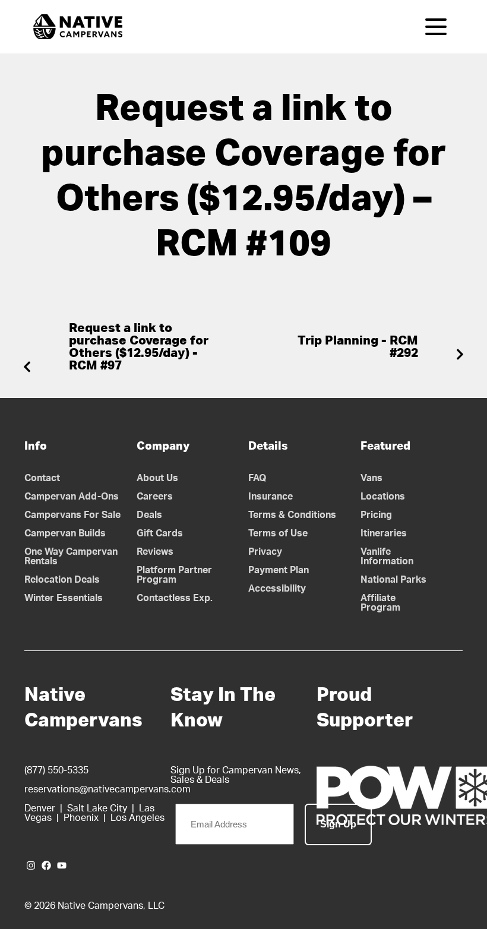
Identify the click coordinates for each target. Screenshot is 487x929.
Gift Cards (160, 533)
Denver (39, 808)
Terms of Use (278, 533)
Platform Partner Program (174, 574)
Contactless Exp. (175, 598)
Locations (382, 496)
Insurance (270, 496)
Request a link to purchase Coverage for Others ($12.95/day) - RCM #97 (138, 347)
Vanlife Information (386, 556)
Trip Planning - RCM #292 (358, 346)
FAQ (257, 478)
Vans (371, 478)
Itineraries (383, 533)
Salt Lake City (97, 808)
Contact (42, 478)
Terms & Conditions (292, 515)
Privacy (265, 552)
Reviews (155, 552)
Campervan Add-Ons (71, 496)
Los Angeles (137, 818)
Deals (149, 515)
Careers (155, 496)
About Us (157, 478)
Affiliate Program (380, 602)
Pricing (376, 515)
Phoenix (81, 818)
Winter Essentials (63, 598)
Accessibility (277, 588)
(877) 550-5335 (56, 770)
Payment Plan (278, 570)
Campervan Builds (65, 533)
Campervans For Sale (72, 515)
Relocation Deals (62, 579)
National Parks (393, 579)
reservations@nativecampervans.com (107, 789)
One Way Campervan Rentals (71, 556)
